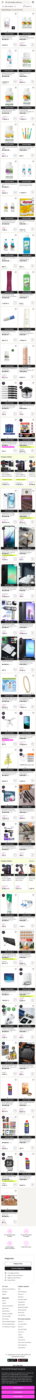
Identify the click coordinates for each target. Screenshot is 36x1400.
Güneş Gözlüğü (22, 1329)
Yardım (4, 1303)
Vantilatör (20, 1337)
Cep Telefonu (21, 1315)
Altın (19, 1289)
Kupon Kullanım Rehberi (9, 1321)
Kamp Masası (21, 1347)
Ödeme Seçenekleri (7, 1306)
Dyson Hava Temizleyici (24, 1342)
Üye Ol (4, 1300)
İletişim (4, 1294)
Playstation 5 (21, 1302)
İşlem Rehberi (6, 1311)
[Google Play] (12, 1360)
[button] (7, 31)
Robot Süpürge (22, 1291)
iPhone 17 (20, 1327)
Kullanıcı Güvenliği (7, 1313)
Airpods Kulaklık (22, 1299)
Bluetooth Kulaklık (23, 1307)
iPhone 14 (20, 1294)
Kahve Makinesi (22, 1345)
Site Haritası (5, 1319)
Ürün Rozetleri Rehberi (8, 1324)
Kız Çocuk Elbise (22, 1324)
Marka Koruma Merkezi (8, 1289)
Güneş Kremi (21, 1340)
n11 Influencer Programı (8, 1327)
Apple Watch (21, 1305)
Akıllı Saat (20, 1297)
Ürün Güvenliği (6, 1316)
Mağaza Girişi (18, 1264)
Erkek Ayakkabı (22, 1310)
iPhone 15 (20, 1321)
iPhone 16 (20, 1332)
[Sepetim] (33, 2)
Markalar (4, 1291)
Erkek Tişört (21, 1312)
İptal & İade (5, 1308)
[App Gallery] (23, 1360)
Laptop (20, 1334)
